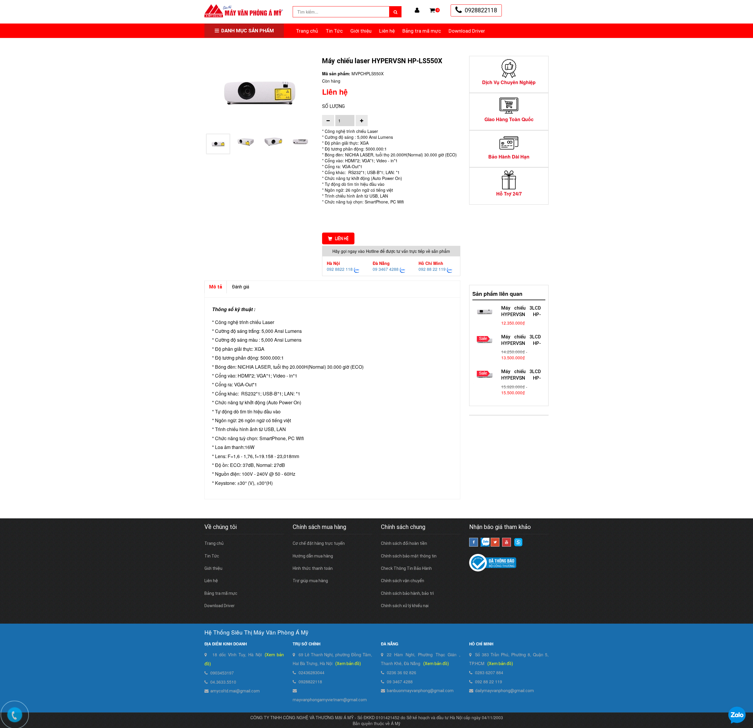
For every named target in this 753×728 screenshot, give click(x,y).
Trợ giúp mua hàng (310, 580)
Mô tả (215, 287)
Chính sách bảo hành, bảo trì (407, 593)
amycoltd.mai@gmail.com (235, 691)
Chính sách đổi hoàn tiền (404, 543)
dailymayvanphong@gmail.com (504, 690)
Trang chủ (307, 31)
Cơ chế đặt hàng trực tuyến (319, 543)
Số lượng (333, 106)
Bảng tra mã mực (421, 31)
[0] (432, 10)
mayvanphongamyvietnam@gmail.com (330, 699)
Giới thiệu (360, 31)
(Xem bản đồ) (348, 663)
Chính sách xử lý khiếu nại (405, 605)
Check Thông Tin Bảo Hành (406, 568)
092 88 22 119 (432, 269)
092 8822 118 (340, 269)
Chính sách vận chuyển (402, 580)
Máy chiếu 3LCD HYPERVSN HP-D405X (521, 378)
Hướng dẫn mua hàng (313, 556)
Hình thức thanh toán (313, 568)
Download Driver (467, 31)
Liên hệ (387, 31)
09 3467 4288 (386, 269)
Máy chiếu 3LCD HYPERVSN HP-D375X (521, 343)
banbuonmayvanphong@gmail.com (420, 690)
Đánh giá (240, 287)
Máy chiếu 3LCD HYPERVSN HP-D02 (521, 314)
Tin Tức (334, 31)
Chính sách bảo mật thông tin (409, 556)
